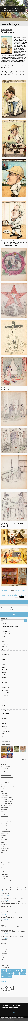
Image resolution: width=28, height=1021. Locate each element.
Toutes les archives (5, 965)
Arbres (3, 636)
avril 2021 (3, 961)
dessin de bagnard (10, 595)
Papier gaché (4, 823)
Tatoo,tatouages (5, 728)
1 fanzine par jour (5, 827)
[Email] (14, 614)
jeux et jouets (4, 682)
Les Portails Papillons (5, 782)
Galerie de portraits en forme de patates (10, 861)
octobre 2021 (4, 951)
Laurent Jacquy (5, 690)
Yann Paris (4, 739)
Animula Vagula (4, 779)
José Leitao (4, 685)
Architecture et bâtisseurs (7, 638)
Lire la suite (3, 981)
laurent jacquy (10, 970)
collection (3, 970)
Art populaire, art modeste (7, 644)
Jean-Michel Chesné (5, 788)
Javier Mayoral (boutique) (6, 801)
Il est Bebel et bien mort (7, 930)
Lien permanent (5, 590)
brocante (3, 973)
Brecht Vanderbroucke (6, 805)
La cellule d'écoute (5, 864)
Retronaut (3, 852)
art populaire (10, 973)
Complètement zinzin (5, 862)
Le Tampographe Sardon (6, 797)
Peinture (20, 591)
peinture (3, 976)
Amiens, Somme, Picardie (7, 633)
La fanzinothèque (4, 825)
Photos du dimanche (6, 710)
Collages (3, 656)
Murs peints (4, 698)
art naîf (10, 594)
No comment (4, 703)
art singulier (18, 970)
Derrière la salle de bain (6, 831)
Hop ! (2, 818)
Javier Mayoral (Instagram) (7, 803)
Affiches (3, 628)
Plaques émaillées (5, 713)
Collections (11, 591)
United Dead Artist (5, 833)
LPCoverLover (4, 844)
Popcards (3, 846)
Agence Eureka (4, 850)
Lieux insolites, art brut (6, 784)
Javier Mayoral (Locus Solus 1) (7, 799)
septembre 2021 (4, 953)
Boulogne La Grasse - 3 (7, 897)
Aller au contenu (4, 1)
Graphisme (16, 591)
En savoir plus (16, 1019)
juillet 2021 (3, 955)
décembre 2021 (4, 948)
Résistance (4, 721)
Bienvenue (4, 939)
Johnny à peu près (6, 906)
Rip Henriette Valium (6, 935)
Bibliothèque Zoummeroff (20, 42)
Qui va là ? (3, 869)
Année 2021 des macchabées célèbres (11, 901)
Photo (3, 708)
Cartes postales (5, 654)
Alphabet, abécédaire (6, 631)
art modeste (23, 973)
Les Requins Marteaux (6, 829)
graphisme (9, 976)
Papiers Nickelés (4, 816)
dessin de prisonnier (18, 595)
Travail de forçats (8, 32)
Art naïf (16, 590)
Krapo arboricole (4, 876)
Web (3, 736)
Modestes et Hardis (5, 766)
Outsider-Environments (6, 775)
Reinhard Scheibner (5, 807)
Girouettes (4, 672)
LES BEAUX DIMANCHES (12, 8)
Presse (3, 715)
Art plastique (4, 916)
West (2, 925)
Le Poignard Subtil (5, 773)
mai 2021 (3, 959)
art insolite (6, 594)
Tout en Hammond (6, 731)
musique (24, 970)
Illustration (4, 680)
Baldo (2, 811)
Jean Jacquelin (5, 920)
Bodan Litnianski (5, 649)
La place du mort (5, 687)
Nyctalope (3, 835)
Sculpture (4, 723)
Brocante (4, 651)
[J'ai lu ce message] (26, 1017)
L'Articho (3, 820)
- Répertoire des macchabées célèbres (10, 626)
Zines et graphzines (6, 741)
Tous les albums (23, 759)
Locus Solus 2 (4, 859)
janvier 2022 (4, 946)
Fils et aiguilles (5, 669)
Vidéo (3, 733)
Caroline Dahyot (4, 795)
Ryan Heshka (4, 809)
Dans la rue (4, 662)
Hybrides (4, 677)
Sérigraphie (4, 726)
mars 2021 (3, 963)
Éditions (3, 667)
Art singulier (6, 591)
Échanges (4, 664)
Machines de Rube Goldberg (8, 692)
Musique (3, 700)
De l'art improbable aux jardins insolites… (10, 786)
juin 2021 (3, 957)
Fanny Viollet (4, 793)
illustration (16, 973)
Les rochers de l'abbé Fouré (7, 777)
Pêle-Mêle (3, 837)
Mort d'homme (5, 695)
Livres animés (4, 839)
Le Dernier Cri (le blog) (6, 821)
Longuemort (4, 911)
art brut (14, 594)
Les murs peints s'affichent (6, 854)
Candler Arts (4, 871)
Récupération (4, 718)
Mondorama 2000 (5, 848)
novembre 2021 (4, 949)
